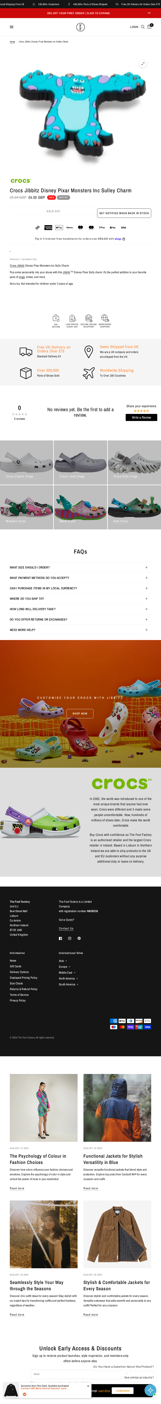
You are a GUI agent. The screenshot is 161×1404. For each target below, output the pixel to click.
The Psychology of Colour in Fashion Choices (38, 1159)
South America (67, 984)
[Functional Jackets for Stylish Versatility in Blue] (117, 1108)
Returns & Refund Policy (24, 989)
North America (67, 978)
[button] (80, 713)
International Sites (71, 953)
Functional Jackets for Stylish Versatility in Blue (113, 1159)
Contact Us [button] (66, 928)
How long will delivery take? (33, 609)
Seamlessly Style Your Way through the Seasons (37, 1285)
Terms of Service (19, 995)
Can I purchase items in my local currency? (43, 588)
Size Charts (16, 983)
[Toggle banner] (149, 13)
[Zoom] (143, 63)
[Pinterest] (82, 938)
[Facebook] (63, 938)
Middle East (65, 972)
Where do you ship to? (27, 598)
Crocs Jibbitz (17, 265)
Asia (61, 961)
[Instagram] (72, 938)
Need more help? (23, 630)
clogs (22, 277)
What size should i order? (30, 567)
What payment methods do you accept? (39, 578)
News (13, 960)
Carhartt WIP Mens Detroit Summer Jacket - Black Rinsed (45, 1388)
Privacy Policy (18, 1000)
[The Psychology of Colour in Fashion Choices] (44, 1108)
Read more (17, 1188)
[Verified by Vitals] (24, 1394)
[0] (148, 27)
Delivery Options (19, 972)
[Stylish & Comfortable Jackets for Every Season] (117, 1234)
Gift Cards (15, 966)
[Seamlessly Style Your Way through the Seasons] (44, 1234)
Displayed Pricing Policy (23, 978)
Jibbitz (66, 272)
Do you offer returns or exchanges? (38, 619)
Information (17, 953)
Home (12, 41)
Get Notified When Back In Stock (124, 213)
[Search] (143, 27)
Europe (63, 967)
